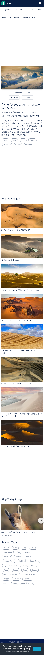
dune (5, 140)
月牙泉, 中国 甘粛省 (10, 260)
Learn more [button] (24, 652)
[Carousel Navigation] (22, 522)
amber (25, 574)
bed (34, 574)
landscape (7, 552)
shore (5, 583)
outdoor (28, 145)
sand (23, 140)
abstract (15, 574)
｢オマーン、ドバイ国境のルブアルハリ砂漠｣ (21, 290)
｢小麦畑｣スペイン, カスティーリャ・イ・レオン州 (21, 352)
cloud (5, 570)
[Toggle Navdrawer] (40, 3)
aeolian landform (22, 557)
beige (25, 570)
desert (6, 548)
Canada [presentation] (30, 9)
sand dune (34, 561)
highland (22, 561)
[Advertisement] (22, 43)
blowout (14, 565)
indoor (6, 579)
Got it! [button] (37, 649)
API (3, 642)
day (31, 583)
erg (4, 565)
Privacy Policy (15, 642)
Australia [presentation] (19, 9)
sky (18, 552)
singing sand (8, 561)
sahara (34, 570)
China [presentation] (39, 9)
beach (24, 565)
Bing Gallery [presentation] (7, 9)
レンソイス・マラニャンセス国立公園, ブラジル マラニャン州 (21, 415)
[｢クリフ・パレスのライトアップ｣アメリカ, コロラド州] (40, 78)
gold (5, 574)
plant (23, 583)
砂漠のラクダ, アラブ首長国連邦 (15, 230)
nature (18, 145)
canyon (16, 579)
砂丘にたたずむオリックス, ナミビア (17, 383)
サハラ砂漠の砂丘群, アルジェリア (16, 446)
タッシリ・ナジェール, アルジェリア (17, 320)
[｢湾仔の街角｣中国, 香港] (3, 78)
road (15, 583)
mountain (7, 145)
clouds (32, 140)
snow (14, 140)
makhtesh (28, 579)
